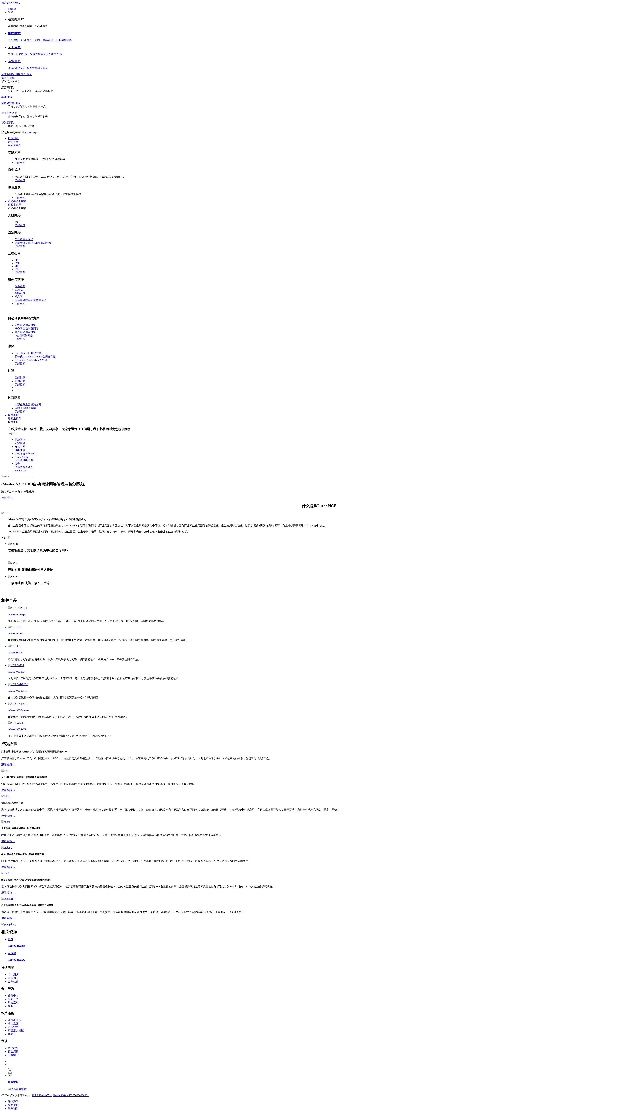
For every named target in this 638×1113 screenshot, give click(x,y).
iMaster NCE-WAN (17, 729)
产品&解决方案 (17, 201)
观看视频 (8, 764)
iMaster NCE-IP (15, 633)
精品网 (19, 296)
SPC (17, 260)
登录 (10, 12)
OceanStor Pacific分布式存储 (31, 360)
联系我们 (13, 1108)
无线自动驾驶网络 (25, 325)
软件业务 (20, 286)
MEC (17, 266)
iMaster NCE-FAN (16, 672)
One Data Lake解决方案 (28, 353)
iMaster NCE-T (15, 652)
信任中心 (13, 995)
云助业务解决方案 (25, 408)
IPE (17, 269)
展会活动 (13, 1002)
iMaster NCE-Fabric (17, 691)
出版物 (12, 1055)
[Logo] (29, 132)
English (12, 8)
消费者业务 (14, 1020)
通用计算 (20, 381)
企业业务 (13, 1027)
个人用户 (14, 47)
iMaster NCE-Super (17, 614)
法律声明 (13, 1101)
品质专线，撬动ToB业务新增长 (33, 242)
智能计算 (20, 377)
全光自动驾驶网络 (25, 332)
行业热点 (13, 141)
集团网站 (14, 33)
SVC (17, 263)
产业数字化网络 (24, 239)
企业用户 (14, 61)
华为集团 (13, 1023)
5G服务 (19, 289)
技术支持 (13, 415)
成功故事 (13, 1048)
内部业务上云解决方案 (28, 404)
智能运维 (20, 293)
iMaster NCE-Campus (18, 710)
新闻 (10, 1006)
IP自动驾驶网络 (24, 335)
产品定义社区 (16, 1030)
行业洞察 (13, 138)
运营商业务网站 (10, 2)
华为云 (12, 1034)
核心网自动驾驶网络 (27, 328)
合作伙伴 (13, 981)
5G (16, 222)
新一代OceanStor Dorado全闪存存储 (35, 356)
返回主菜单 (8, 77)
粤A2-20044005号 (42, 1095)
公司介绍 (13, 999)
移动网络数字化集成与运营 (31, 300)
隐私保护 (13, 1105)
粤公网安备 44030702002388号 (71, 1095)
